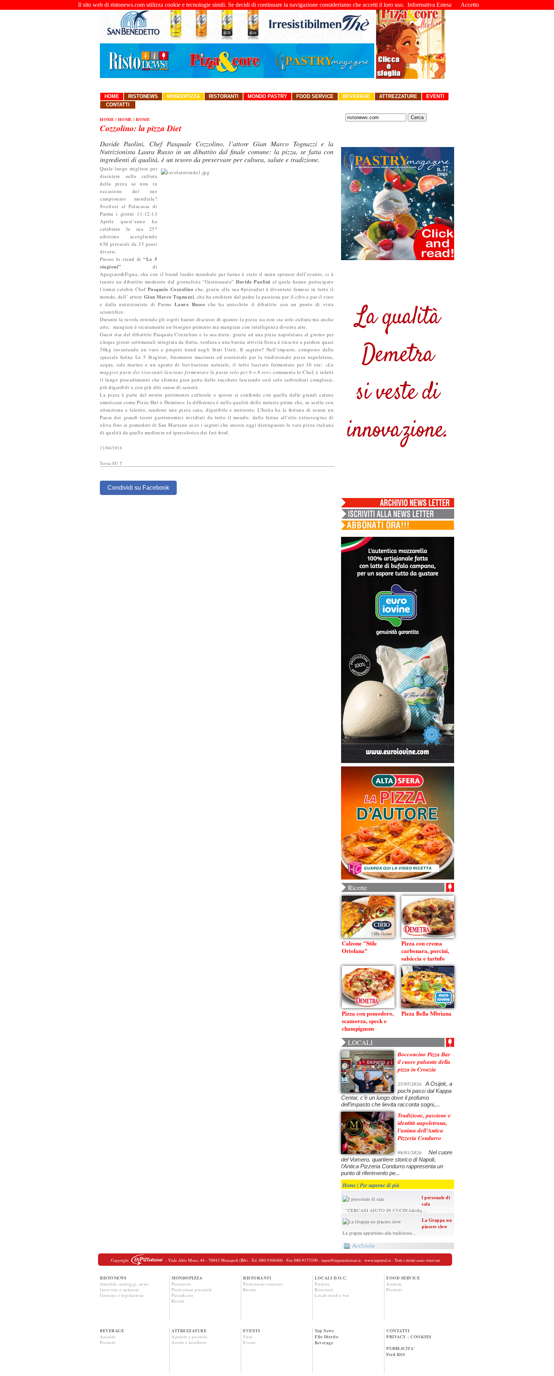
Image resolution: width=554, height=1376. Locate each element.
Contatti (117, 104)
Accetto (470, 5)
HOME (107, 119)
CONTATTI (397, 1331)
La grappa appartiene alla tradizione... (379, 1233)
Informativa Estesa (429, 5)
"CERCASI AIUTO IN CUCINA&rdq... (384, 1210)
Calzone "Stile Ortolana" (359, 947)
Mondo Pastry (267, 96)
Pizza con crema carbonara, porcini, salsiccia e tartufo (425, 950)
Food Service (315, 96)
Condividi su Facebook (138, 487)
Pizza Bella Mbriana (426, 1013)
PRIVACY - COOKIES (409, 1337)
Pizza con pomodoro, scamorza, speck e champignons (368, 1021)
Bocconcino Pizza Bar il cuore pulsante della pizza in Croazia (424, 1061)
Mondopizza (183, 96)
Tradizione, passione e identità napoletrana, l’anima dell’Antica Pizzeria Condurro (424, 1126)
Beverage (356, 96)
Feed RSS (395, 1354)
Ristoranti (224, 96)
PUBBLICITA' (400, 1348)
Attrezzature (398, 96)
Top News (324, 1331)
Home (111, 96)
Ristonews (143, 96)
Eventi (435, 96)
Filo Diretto (326, 1337)
